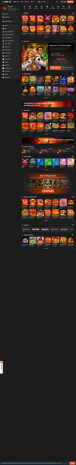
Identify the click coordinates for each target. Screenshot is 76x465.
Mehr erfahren (65, 463)
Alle (73, 13)
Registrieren (70, 1)
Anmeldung (63, 1)
